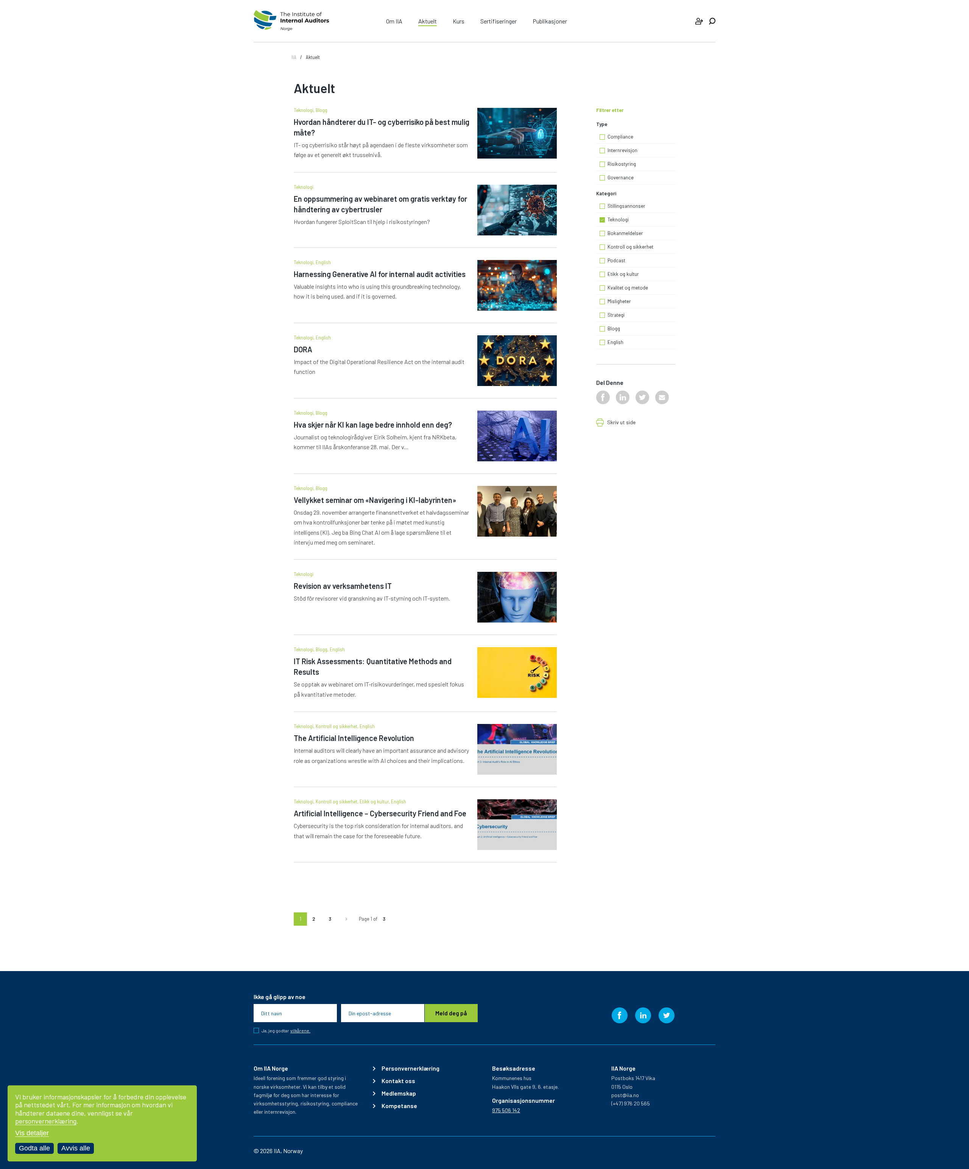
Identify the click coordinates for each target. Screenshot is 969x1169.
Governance (621, 178)
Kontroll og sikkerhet (336, 726)
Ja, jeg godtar (286, 1030)
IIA (293, 57)
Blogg (321, 110)
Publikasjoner (550, 21)
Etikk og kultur (374, 801)
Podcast (616, 260)
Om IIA (394, 21)
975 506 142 (506, 1110)
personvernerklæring (45, 1121)
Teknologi (303, 110)
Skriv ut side (621, 422)
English (323, 262)
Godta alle (34, 1148)
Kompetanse (399, 1106)
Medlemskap (399, 1093)
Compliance (620, 137)
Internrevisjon (622, 150)
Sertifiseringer (498, 21)
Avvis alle (75, 1148)
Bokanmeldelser (625, 233)
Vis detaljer (32, 1133)
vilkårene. (300, 1030)
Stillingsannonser (626, 206)
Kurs (458, 21)
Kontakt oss (398, 1081)
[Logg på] (699, 21)
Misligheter (619, 301)
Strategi (616, 315)
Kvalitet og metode (628, 288)
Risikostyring (622, 164)
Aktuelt (427, 21)
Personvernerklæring (410, 1068)
